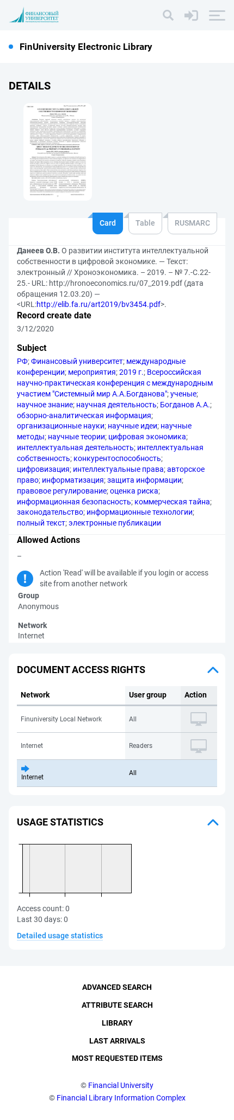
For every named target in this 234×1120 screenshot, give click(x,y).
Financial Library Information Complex (121, 1097)
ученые (183, 393)
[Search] (168, 15)
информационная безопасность (74, 501)
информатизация (73, 480)
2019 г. (131, 372)
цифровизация (43, 469)
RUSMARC (192, 223)
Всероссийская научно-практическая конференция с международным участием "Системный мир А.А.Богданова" (115, 383)
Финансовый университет (77, 361)
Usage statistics (60, 822)
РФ (22, 361)
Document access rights (81, 669)
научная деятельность (116, 404)
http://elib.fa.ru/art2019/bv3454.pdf (98, 304)
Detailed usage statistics (60, 935)
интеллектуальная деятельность (75, 447)
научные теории (76, 436)
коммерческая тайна (172, 501)
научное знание (45, 404)
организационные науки (60, 425)
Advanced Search (117, 987)
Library (117, 1023)
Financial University (120, 1085)
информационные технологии (140, 512)
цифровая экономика (147, 436)
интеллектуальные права (118, 469)
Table (145, 223)
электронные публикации (115, 523)
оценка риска (134, 491)
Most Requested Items (117, 1058)
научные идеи (132, 425)
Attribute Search (117, 1005)
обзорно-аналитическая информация (84, 415)
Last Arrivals (117, 1040)
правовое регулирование (62, 491)
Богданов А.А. (185, 404)
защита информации (144, 480)
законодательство (50, 512)
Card (108, 223)
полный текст (41, 523)
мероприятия (92, 372)
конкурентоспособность (117, 458)
